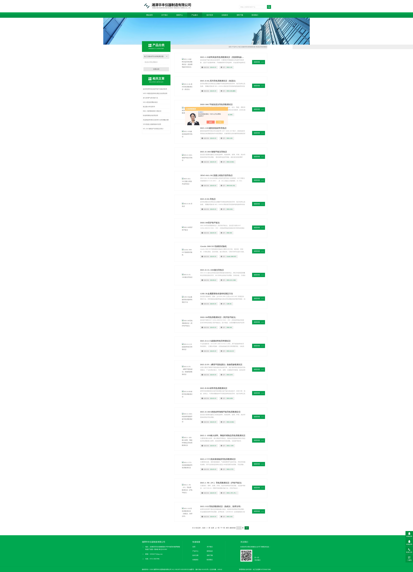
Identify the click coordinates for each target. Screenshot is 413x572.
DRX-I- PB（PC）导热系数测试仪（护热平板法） (221, 483)
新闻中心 (179, 15)
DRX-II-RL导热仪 (208, 199)
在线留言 (225, 15)
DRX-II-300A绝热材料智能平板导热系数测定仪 (220, 412)
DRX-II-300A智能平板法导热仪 (213, 152)
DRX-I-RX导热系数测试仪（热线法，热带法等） (221, 506)
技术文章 (195, 555)
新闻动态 (210, 551)
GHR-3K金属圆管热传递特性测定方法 (216, 294)
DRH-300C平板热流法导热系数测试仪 (216, 104)
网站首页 (149, 15)
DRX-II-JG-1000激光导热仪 (212, 270)
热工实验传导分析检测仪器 (153, 56)
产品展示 (194, 15)
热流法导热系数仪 (151, 62)
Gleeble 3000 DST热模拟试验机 (213, 246)
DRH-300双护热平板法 (210, 223)
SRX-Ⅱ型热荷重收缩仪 (150, 102)
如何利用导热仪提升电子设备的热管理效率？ (156, 89)
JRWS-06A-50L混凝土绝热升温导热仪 (216, 175)
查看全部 (156, 69)
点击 (166, 56)
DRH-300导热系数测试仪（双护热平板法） (218, 317)
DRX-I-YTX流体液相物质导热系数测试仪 (218, 459)
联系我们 (255, 15)
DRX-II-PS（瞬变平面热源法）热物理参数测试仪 (221, 364)
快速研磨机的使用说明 (150, 115)
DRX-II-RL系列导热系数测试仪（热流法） (218, 81)
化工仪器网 (256, 569)
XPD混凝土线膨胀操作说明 (152, 124)
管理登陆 (242, 569)
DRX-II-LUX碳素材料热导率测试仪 (215, 341)
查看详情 (257, 62)
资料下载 (240, 15)
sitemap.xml (266, 569)
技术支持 (209, 15)
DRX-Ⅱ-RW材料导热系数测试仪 (213, 388)
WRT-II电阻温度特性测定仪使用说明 (155, 93)
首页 (230, 47)
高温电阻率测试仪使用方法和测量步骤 (156, 120)
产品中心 (235, 47)
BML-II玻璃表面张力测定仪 (152, 111)
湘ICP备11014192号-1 (202, 569)
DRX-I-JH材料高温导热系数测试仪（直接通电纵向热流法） (225, 57)
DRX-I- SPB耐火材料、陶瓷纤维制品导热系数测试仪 (222, 435)
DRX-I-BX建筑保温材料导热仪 (213, 128)
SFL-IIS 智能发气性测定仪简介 (153, 129)
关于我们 (164, 15)
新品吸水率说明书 (149, 106)
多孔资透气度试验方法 (150, 98)
